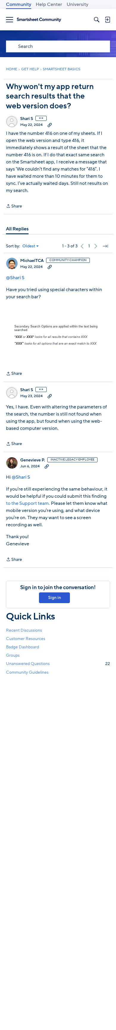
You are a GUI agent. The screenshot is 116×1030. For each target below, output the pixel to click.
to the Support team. (28, 503)
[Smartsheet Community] (39, 20)
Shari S (26, 118)
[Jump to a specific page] (105, 246)
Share (14, 206)
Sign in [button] (54, 597)
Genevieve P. (32, 460)
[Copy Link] (49, 124)
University (77, 4)
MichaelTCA (32, 260)
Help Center (49, 4)
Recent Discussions (24, 630)
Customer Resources (25, 639)
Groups (13, 655)
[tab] (17, 229)
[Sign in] (107, 19)
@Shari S (15, 277)
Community (18, 4)
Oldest (28, 246)
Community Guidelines (27, 672)
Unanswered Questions (58, 664)
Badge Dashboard (22, 647)
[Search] (96, 19)
